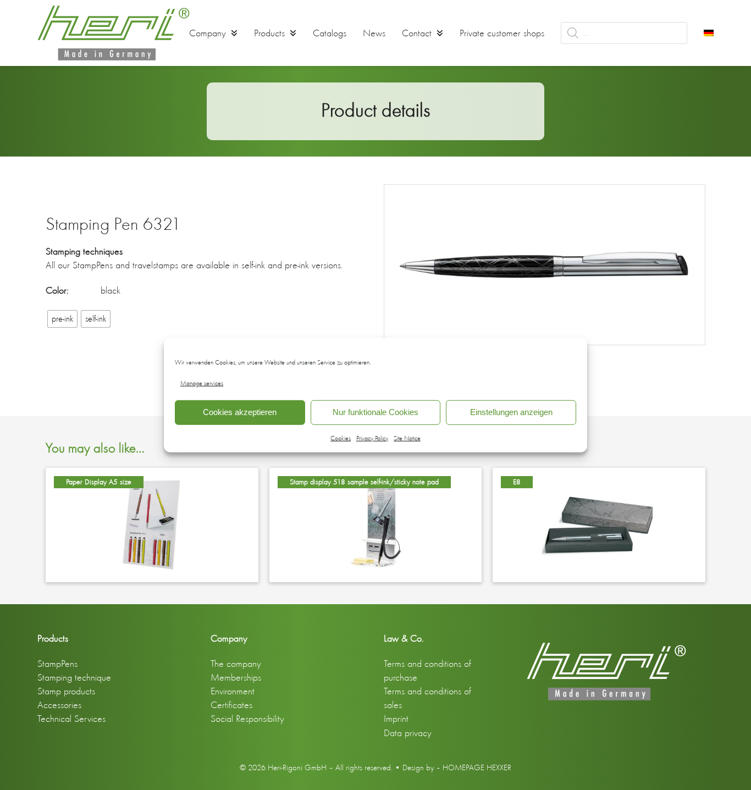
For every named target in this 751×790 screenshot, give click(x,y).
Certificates (231, 705)
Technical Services (71, 718)
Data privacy (408, 733)
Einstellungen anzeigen (511, 412)
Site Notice (407, 438)
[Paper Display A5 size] (152, 524)
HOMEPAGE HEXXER (477, 767)
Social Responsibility (247, 718)
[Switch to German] (709, 33)
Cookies (340, 438)
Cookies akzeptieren (240, 412)
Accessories (59, 705)
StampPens (57, 664)
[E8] (599, 524)
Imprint (396, 718)
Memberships (236, 677)
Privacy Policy (372, 438)
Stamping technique (74, 677)
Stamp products (66, 691)
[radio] (62, 319)
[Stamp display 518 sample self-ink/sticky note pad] (375, 524)
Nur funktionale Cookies (375, 412)
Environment (233, 691)
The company (236, 664)
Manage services (201, 382)
